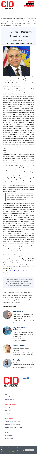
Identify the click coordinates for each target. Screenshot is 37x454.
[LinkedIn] (26, 378)
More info (11, 452)
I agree (30, 450)
